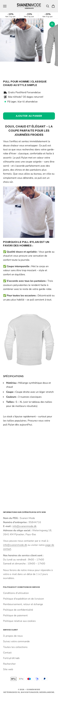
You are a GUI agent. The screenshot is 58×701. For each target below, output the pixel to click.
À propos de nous (13, 636)
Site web (8, 669)
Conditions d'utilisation (16, 593)
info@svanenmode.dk (25, 526)
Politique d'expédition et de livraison (23, 598)
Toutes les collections (15, 647)
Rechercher (9, 664)
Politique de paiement (15, 615)
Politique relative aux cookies (19, 621)
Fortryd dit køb (11, 658)
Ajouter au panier (29, 115)
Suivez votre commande (16, 641)
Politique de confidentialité (18, 609)
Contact (7, 652)
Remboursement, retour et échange (23, 604)
